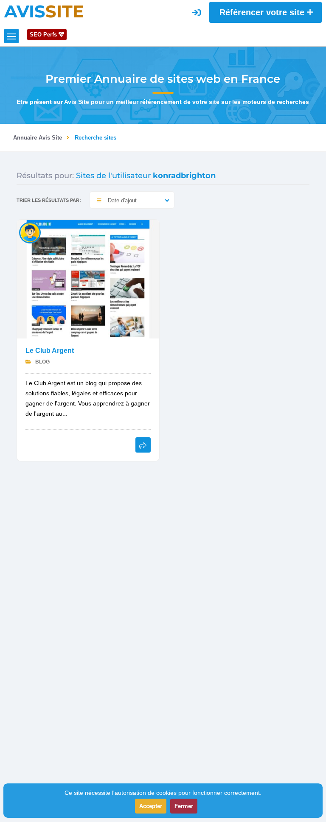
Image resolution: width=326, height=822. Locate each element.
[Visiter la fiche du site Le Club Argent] (88, 278)
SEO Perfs (44, 34)
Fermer (183, 806)
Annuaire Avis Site (37, 137)
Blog (42, 362)
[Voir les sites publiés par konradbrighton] (29, 232)
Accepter (150, 806)
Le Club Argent (49, 350)
